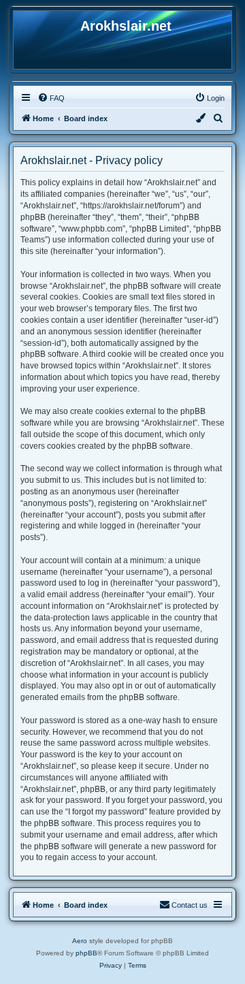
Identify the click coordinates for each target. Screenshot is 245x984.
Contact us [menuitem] (190, 905)
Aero (79, 941)
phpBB (86, 953)
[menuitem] (51, 98)
